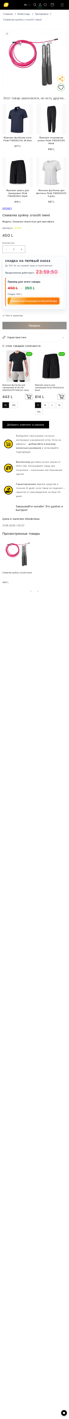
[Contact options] (64, 1413)
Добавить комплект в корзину (25, 424)
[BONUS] (40, 4)
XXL (14, 405)
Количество (8, 243)
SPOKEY (7, 208)
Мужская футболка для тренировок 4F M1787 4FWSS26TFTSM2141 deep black (15, 387)
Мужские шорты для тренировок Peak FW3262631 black (49, 387)
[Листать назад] (30, 591)
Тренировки (41, 14)
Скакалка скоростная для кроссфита (33, 221)
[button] (62, 4)
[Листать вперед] (38, 591)
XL (5, 405)
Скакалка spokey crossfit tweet (22, 19)
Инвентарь (23, 14)
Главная (8, 14)
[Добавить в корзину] (28, 397)
